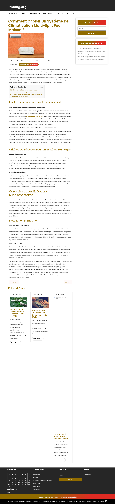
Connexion (87, 475)
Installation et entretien (21, 96)
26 (16, 484)
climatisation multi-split (35, 116)
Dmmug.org (17, 7)
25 (12, 484)
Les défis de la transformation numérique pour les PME (17, 312)
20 (19, 482)
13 (19, 480)
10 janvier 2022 (60, 294)
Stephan (29, 61)
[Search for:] (92, 29)
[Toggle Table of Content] (41, 87)
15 (25, 480)
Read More (14, 342)
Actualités (13, 13)
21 (22, 482)
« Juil (8, 492)
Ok (106, 501)
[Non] (113, 501)
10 (9, 480)
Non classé (36, 483)
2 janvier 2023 (38, 294)
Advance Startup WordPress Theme (51, 497)
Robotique (59, 13)
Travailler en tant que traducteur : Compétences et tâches (39, 313)
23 (29, 482)
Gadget (23, 13)
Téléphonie (71, 13)
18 (12, 482)
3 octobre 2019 (16, 294)
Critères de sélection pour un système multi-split (28, 92)
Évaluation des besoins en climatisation (24, 90)
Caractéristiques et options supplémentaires (27, 94)
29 (26, 484)
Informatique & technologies (41, 13)
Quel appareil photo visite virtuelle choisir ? (61, 436)
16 (29, 480)
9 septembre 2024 (17, 61)
